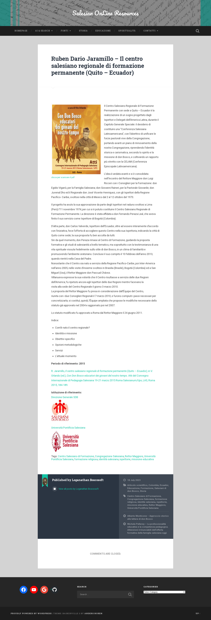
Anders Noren (93, 613)
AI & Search (42, 30)
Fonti (64, 30)
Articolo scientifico (137, 485)
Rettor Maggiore (134, 456)
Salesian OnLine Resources (105, 13)
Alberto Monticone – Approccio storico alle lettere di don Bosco (148, 517)
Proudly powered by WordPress (31, 613)
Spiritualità (127, 30)
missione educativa (142, 459)
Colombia (154, 485)
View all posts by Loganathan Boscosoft (78, 488)
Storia (83, 30)
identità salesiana (109, 459)
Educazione (103, 30)
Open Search (198, 31)
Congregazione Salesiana (109, 456)
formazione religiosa (86, 459)
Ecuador (164, 485)
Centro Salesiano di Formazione (76, 456)
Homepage (20, 30)
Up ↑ (198, 613)
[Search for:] (105, 594)
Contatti (149, 30)
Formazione (147, 488)
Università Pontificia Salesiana (142, 508)
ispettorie (125, 459)
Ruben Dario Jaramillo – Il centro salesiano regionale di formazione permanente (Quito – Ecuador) (97, 65)
